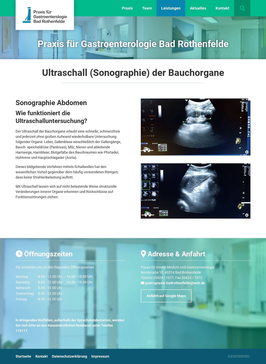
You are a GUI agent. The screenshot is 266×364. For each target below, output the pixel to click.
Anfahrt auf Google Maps (166, 296)
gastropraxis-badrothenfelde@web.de (175, 283)
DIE (238, 356)
